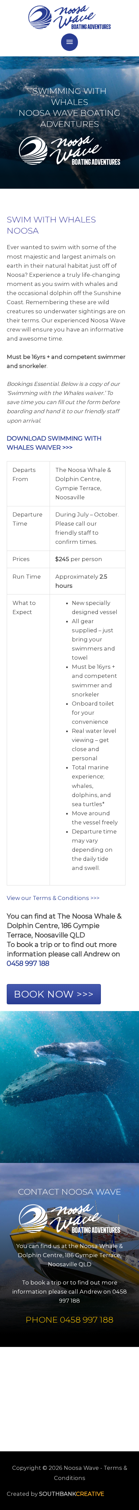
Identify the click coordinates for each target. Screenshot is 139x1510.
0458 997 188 (28, 963)
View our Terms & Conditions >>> (53, 898)
